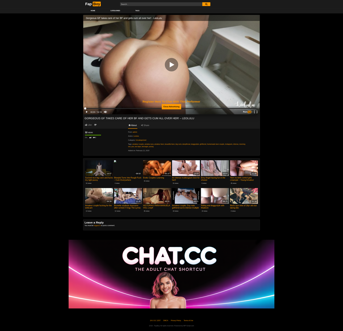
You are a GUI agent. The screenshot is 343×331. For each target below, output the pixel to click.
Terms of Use (188, 320)
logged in (97, 225)
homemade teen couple (215, 144)
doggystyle (195, 144)
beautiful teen (170, 144)
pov (132, 147)
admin (135, 132)
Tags (137, 10)
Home (93, 10)
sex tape (138, 147)
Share (146, 125)
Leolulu (136, 136)
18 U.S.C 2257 (155, 320)
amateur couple (138, 144)
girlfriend (203, 144)
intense (235, 144)
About (134, 125)
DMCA (165, 320)
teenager (145, 147)
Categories (115, 10)
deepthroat (186, 144)
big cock (179, 144)
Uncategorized (141, 140)
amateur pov (149, 144)
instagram (228, 144)
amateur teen (159, 144)
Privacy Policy (176, 320)
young (151, 147)
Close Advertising (171, 107)
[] (206, 4)
